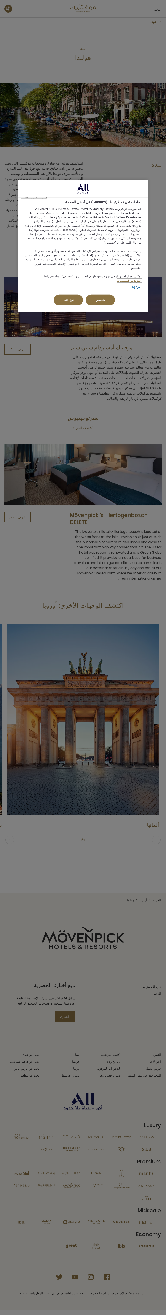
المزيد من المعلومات (129, 280)
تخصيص (100, 299)
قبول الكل (68, 299)
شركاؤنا (136, 287)
